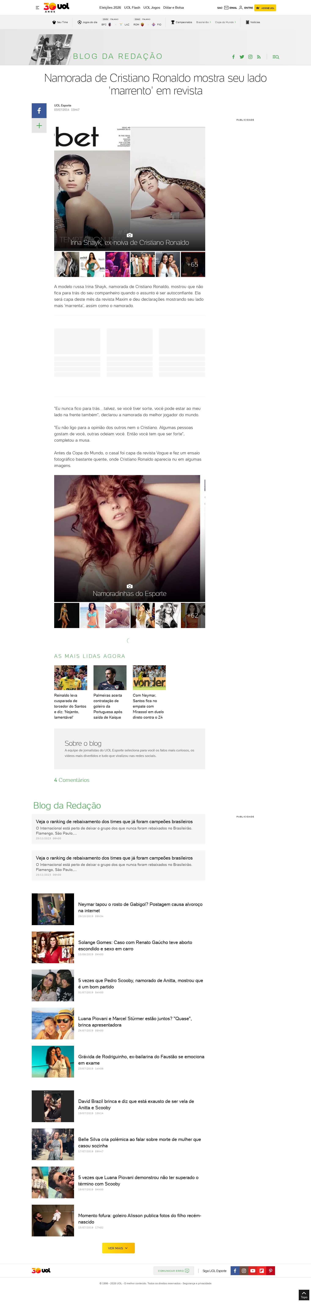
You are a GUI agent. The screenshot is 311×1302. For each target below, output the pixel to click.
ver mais (115, 1248)
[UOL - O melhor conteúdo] (56, 7)
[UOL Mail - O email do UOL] (230, 8)
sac (220, 7)
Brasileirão (202, 22)
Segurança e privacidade (196, 1283)
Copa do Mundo (224, 22)
